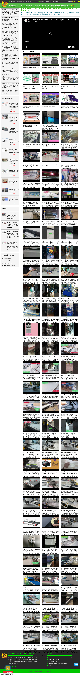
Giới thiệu (21, 5)
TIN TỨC (44, 5)
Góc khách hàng (54, 5)
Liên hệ (63, 5)
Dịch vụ (37, 5)
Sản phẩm (29, 5)
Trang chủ (12, 5)
